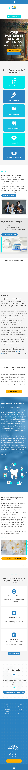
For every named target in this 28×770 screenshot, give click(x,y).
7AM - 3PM (20, 706)
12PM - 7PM (20, 708)
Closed (20, 704)
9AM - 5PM (20, 709)
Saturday (7, 713)
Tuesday (8, 706)
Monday (8, 704)
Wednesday (7, 708)
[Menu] (14, 768)
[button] (8, 195)
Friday (7, 711)
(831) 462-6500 (14, 756)
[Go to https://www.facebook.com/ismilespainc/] (14, 2)
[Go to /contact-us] (14, 596)
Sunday (7, 715)
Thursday (7, 709)
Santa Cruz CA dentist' (16, 188)
